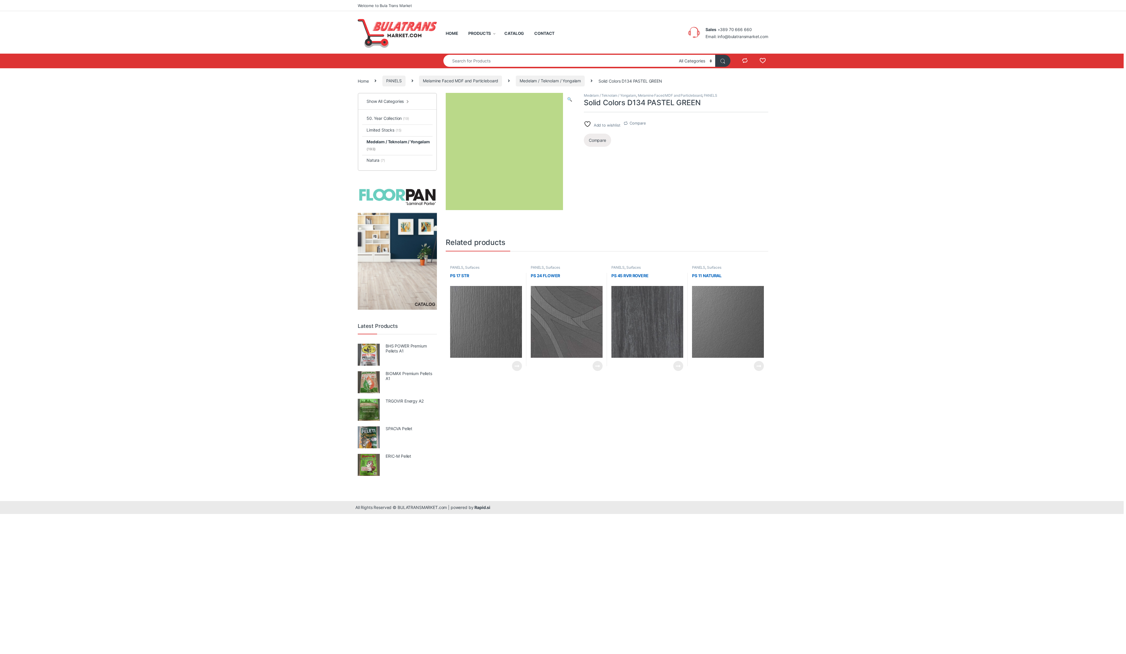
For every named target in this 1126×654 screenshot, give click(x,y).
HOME (452, 33)
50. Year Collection (388, 118)
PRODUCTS (479, 33)
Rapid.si (482, 507)
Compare (638, 123)
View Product (514, 366)
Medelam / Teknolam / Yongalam (550, 80)
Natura (376, 160)
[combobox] (559, 61)
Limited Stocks (384, 129)
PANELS (393, 80)
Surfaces (472, 267)
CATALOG (514, 33)
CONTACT (544, 33)
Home (363, 80)
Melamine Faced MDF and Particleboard (460, 80)
